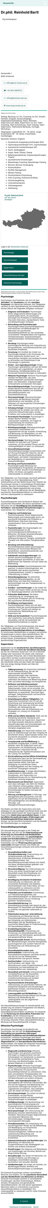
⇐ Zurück (24, 1201)
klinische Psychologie (13, 283)
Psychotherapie (10, 260)
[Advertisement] (24, 47)
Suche (35, 1207)
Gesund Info (8, 3)
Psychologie (9, 252)
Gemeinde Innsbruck (19, 247)
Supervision (9, 267)
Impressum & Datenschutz (21, 1207)
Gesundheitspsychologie (14, 275)
